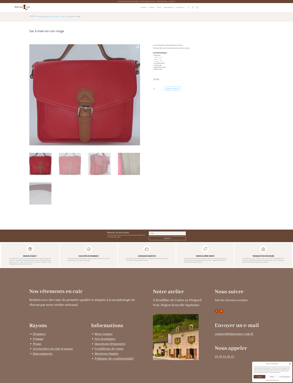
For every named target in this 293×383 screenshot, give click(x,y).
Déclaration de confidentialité (272, 380)
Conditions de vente (109, 349)
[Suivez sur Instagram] (221, 311)
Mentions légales (107, 354)
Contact (172, 1)
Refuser (272, 376)
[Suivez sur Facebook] (217, 311)
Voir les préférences (284, 376)
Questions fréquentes (110, 344)
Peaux (37, 344)
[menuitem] (144, 7)
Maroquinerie (43, 354)
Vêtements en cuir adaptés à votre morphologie (136, 1)
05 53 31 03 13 (23, 260)
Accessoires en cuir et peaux (53, 349)
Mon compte (104, 334)
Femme (38, 339)
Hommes (39, 334)
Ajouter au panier (172, 89)
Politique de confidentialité (114, 359)
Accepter (259, 376)
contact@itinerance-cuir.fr (234, 334)
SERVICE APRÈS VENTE (205, 256)
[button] (290, 363)
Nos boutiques (161, 1)
